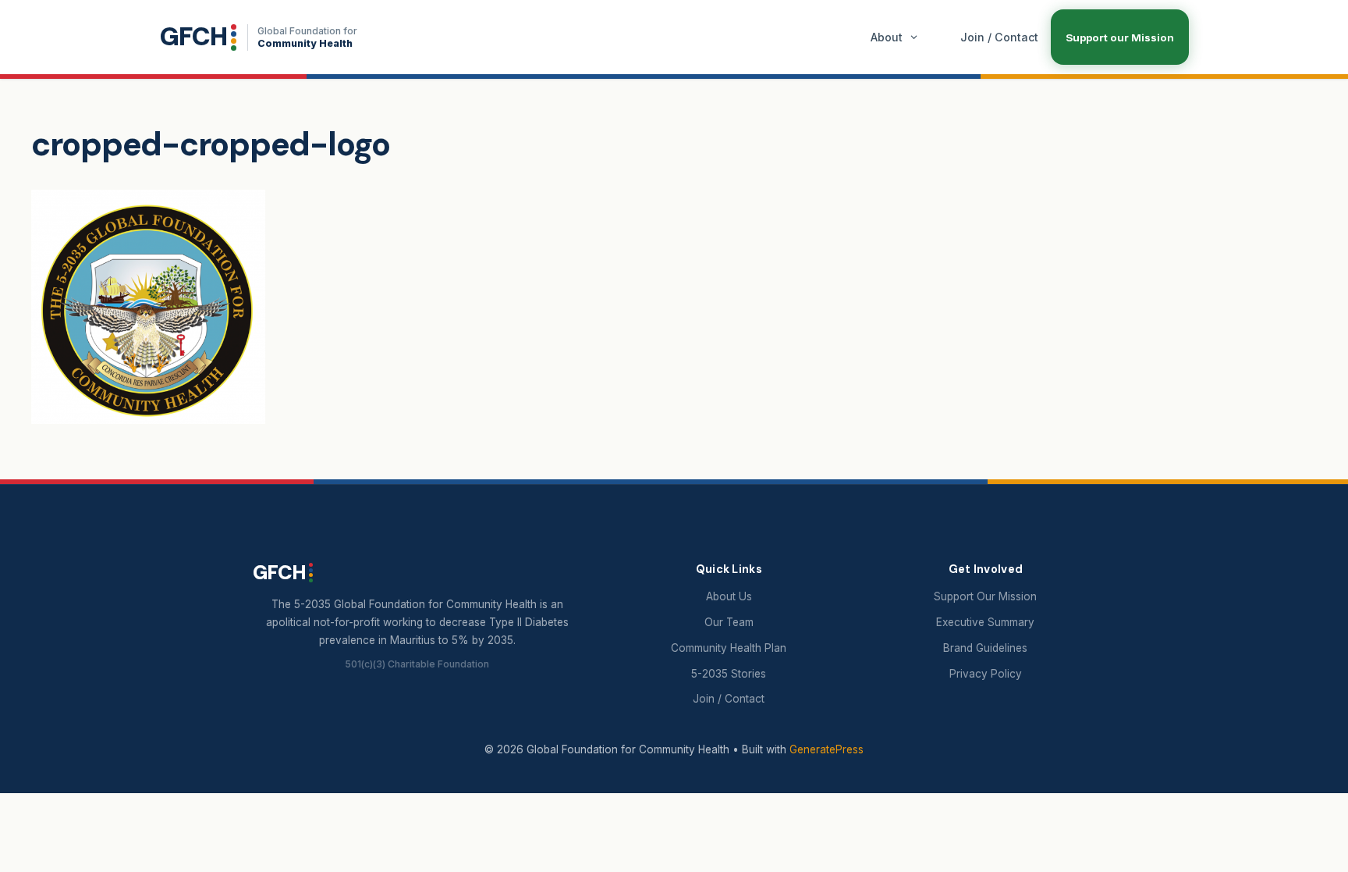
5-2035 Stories (728, 673)
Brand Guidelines (985, 648)
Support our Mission (1120, 37)
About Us (729, 596)
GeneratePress (826, 749)
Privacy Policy (985, 673)
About (887, 37)
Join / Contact (999, 37)
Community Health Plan (728, 648)
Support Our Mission (985, 596)
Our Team (729, 622)
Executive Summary (985, 622)
